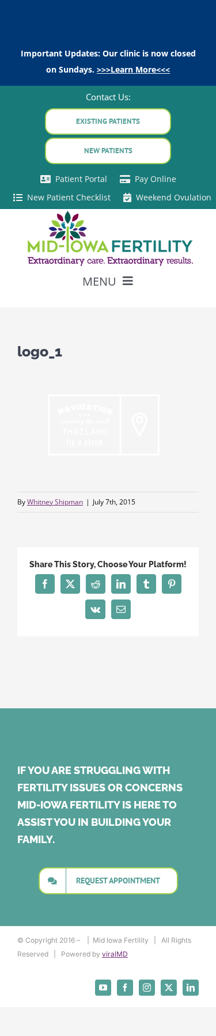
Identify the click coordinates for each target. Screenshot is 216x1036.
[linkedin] (191, 988)
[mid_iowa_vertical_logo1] (108, 213)
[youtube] (103, 988)
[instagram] (147, 988)
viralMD (115, 954)
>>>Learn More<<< (133, 69)
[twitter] (169, 988)
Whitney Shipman (55, 502)
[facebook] (125, 988)
